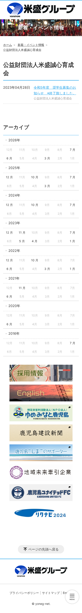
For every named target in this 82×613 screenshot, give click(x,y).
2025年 (14, 168)
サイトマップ (51, 593)
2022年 (14, 251)
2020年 (14, 306)
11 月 (22, 232)
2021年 (14, 278)
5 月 (22, 241)
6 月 (9, 158)
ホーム (7, 45)
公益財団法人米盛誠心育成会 (53, 98)
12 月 (9, 177)
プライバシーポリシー (24, 593)
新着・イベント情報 (31, 45)
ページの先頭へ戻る (43, 549)
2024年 (14, 195)
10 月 (34, 177)
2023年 (14, 223)
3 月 (47, 158)
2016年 (14, 333)
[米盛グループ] (41, 10)
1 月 (72, 241)
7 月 (72, 149)
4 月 (34, 241)
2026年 (14, 140)
